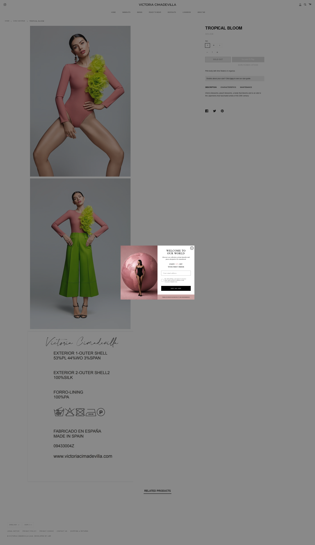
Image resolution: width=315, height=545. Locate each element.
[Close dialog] (191, 248)
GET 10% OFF (176, 288)
